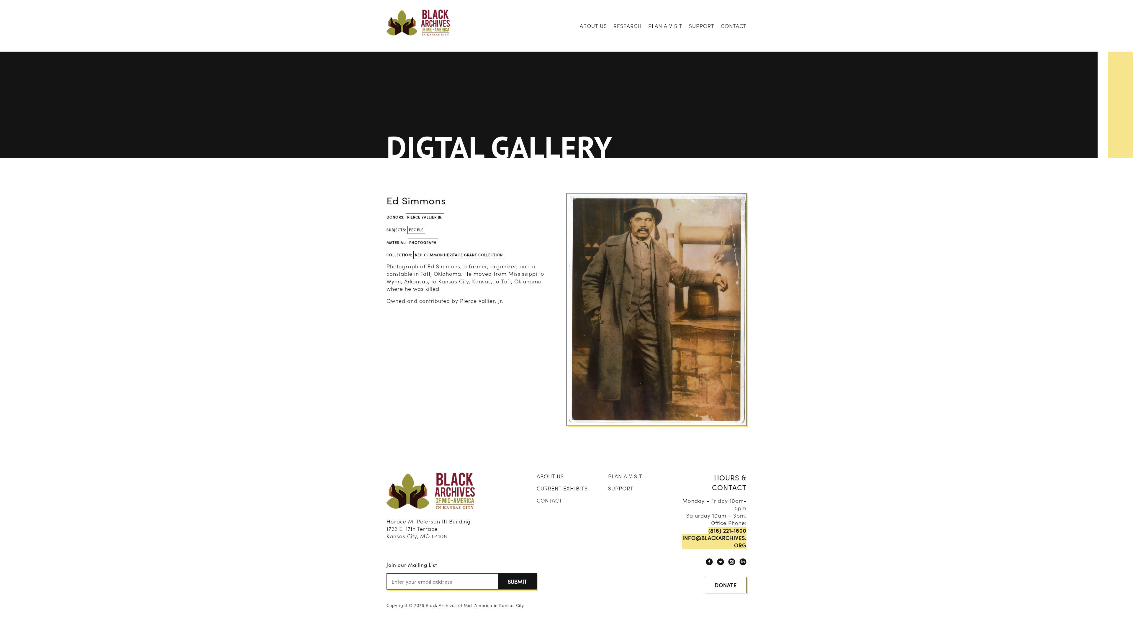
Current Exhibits (562, 488)
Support (701, 25)
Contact (733, 25)
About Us (593, 25)
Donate (726, 585)
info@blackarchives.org (714, 541)
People (416, 229)
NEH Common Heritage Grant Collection (459, 254)
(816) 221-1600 (727, 530)
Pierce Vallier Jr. (425, 216)
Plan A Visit (665, 25)
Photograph (423, 242)
